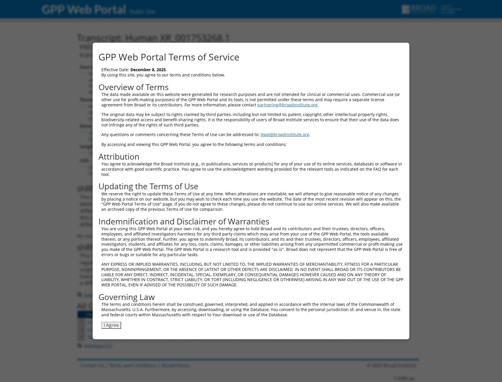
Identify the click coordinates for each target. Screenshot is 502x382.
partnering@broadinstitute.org (287, 105)
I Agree (111, 325)
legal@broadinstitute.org (285, 134)
